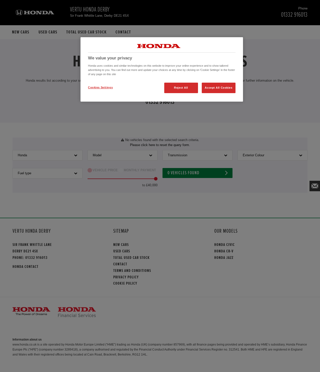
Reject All (181, 87)
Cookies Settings (100, 87)
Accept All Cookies (218, 87)
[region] (161, 69)
